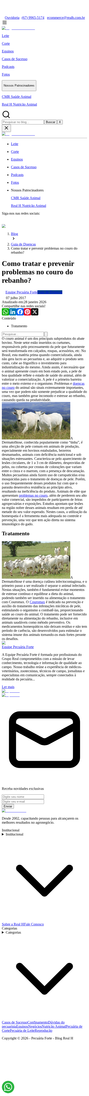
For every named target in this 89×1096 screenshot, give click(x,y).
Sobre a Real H (13, 924)
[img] (8, 1087)
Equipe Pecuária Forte (18, 647)
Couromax (37, 602)
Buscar (50, 122)
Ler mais (8, 687)
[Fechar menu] (6, 128)
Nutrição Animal (54, 1026)
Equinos (22, 1026)
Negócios (35, 1026)
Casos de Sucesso (14, 1022)
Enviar (8, 806)
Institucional (14, 834)
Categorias (13, 932)
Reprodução (43, 1030)
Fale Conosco (34, 924)
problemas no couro (33, 495)
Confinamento (37, 1022)
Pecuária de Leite (22, 1030)
